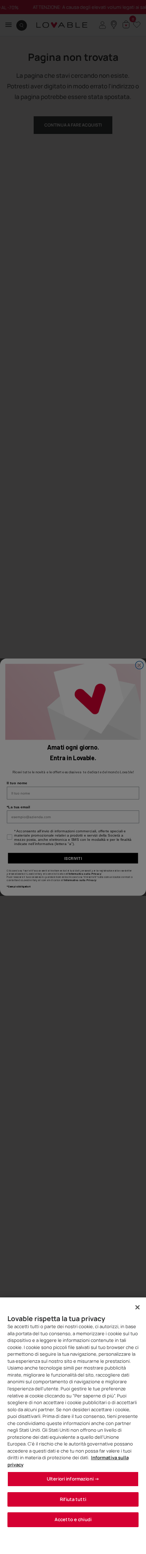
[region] (73, 1425)
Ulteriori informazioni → (73, 1479)
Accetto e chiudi (73, 1519)
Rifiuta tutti (73, 1499)
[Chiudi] (137, 1307)
